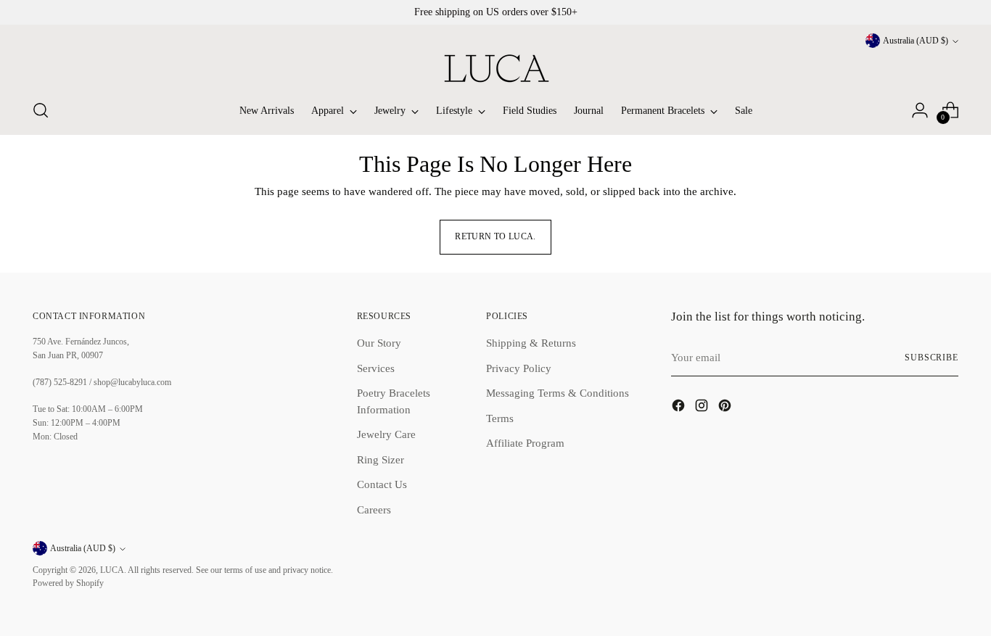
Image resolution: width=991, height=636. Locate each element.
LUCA (112, 570)
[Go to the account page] (919, 110)
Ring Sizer (380, 460)
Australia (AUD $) (915, 41)
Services (376, 368)
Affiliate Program (525, 443)
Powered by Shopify (68, 583)
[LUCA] (495, 68)
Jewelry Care (386, 434)
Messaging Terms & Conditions (557, 393)
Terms (500, 418)
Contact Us (382, 484)
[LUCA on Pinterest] (726, 408)
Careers (374, 510)
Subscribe (931, 358)
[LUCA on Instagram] (703, 408)
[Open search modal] (40, 110)
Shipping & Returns (531, 343)
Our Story (379, 343)
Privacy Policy (518, 368)
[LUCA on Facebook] (679, 408)
